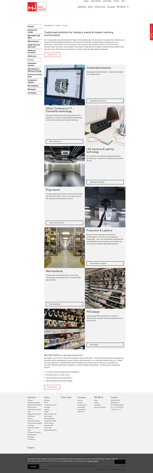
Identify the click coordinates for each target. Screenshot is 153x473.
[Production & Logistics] (64, 247)
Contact (114, 397)
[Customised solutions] (64, 85)
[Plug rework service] (105, 207)
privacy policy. (93, 461)
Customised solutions (98, 101)
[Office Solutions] (105, 125)
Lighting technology (97, 182)
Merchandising (54, 304)
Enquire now (52, 55)
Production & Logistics (98, 263)
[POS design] (64, 329)
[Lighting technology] (64, 166)
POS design (94, 345)
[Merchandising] (105, 288)
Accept (33, 466)
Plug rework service (56, 223)
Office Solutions (55, 141)
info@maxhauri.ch (116, 409)
